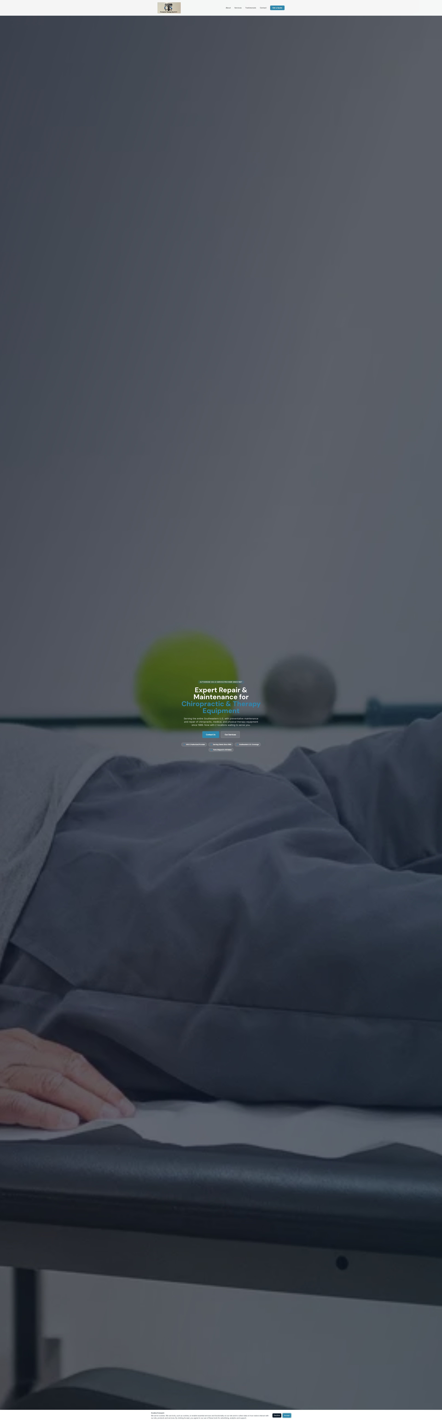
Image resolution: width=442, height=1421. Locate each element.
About (228, 8)
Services (238, 8)
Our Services (230, 734)
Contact (263, 8)
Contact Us (210, 734)
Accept (287, 1415)
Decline (277, 1415)
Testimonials (250, 8)
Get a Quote (277, 8)
